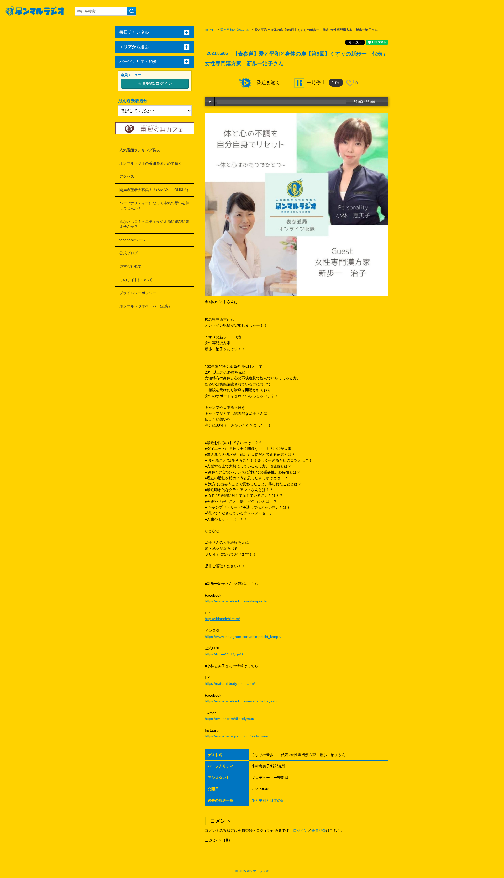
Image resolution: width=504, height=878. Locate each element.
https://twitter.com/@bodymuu (229, 719)
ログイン (300, 830)
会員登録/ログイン (155, 83)
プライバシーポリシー (137, 293)
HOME (209, 30)
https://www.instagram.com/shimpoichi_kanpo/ (243, 636)
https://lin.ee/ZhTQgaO (224, 654)
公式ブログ (128, 253)
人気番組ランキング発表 (139, 150)
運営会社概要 (130, 266)
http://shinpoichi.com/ (222, 619)
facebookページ (132, 240)
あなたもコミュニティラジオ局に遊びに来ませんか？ (154, 224)
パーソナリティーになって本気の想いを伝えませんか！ (154, 205)
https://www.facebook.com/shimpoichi (236, 601)
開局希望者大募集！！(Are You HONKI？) (153, 190)
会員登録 (318, 830)
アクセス (126, 176)
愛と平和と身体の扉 (234, 30)
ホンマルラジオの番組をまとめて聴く (150, 163)
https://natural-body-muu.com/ (230, 683)
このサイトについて (136, 280)
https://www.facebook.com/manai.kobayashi (241, 701)
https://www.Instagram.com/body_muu (236, 736)
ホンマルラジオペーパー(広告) (144, 306)
